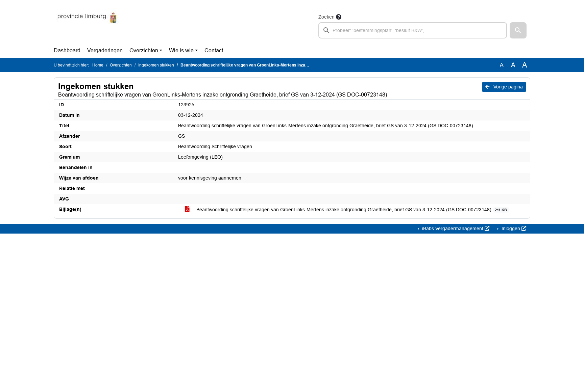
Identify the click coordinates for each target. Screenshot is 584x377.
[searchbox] (412, 30)
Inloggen (510, 228)
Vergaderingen (105, 50)
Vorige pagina (507, 86)
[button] (518, 30)
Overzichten (143, 50)
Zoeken (326, 17)
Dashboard (67, 50)
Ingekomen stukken (156, 65)
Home (97, 65)
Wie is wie (181, 50)
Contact (213, 50)
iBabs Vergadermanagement (453, 228)
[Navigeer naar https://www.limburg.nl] (87, 25)
